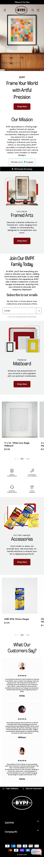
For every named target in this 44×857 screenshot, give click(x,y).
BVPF (25, 855)
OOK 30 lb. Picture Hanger (16, 619)
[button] (5, 10)
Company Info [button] (11, 832)
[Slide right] (27, 459)
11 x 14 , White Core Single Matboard (16, 444)
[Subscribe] (38, 311)
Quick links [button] (9, 823)
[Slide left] (16, 459)
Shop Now (22, 106)
